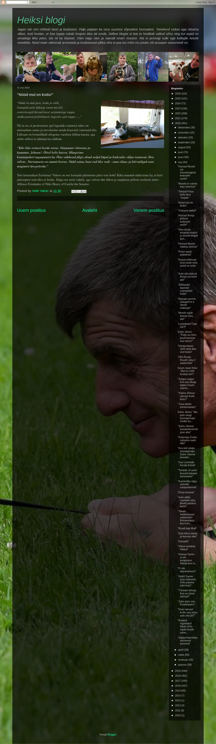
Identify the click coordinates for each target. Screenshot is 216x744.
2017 (178, 680)
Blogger (112, 734)
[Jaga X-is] (78, 191)
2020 (178, 123)
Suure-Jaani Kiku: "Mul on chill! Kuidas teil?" (188, 371)
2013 (178, 700)
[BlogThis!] (75, 191)
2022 (178, 113)
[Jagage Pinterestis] (84, 191)
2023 (178, 108)
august (182, 147)
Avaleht (89, 210)
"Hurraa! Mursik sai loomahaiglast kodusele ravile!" (187, 172)
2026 (178, 93)
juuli (180, 152)
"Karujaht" (183, 541)
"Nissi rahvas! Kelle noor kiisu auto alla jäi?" (187, 612)
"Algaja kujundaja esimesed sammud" (187, 640)
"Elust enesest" (186, 492)
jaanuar (182, 664)
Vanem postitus (148, 210)
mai (180, 162)
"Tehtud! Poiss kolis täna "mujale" (186, 194)
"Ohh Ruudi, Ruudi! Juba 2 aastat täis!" (187, 360)
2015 (178, 690)
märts (181, 654)
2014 (178, 695)
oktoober (183, 137)
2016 (178, 685)
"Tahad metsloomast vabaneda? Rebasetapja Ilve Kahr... (186, 517)
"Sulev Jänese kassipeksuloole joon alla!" (188, 429)
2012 (178, 705)
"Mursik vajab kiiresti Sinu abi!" (185, 315)
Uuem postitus (31, 210)
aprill (181, 649)
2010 (178, 715)
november (184, 132)
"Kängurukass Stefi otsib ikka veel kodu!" (187, 349)
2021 (178, 118)
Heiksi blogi (41, 20)
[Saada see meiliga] (72, 191)
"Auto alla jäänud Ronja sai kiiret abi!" (187, 276)
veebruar (183, 659)
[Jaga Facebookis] (81, 191)
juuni (181, 157)
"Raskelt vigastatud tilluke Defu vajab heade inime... (186, 626)
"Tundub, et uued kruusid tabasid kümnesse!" (187, 473)
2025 (178, 98)
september (184, 142)
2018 (178, 675)
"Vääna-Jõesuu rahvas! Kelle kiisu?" (186, 396)
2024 (178, 103)
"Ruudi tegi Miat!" (187, 528)
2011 (178, 710)
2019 (178, 671)
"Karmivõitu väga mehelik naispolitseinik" (187, 484)
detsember (184, 127)
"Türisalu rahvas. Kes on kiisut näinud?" (187, 593)
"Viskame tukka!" (187, 210)
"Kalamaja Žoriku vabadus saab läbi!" (187, 440)
